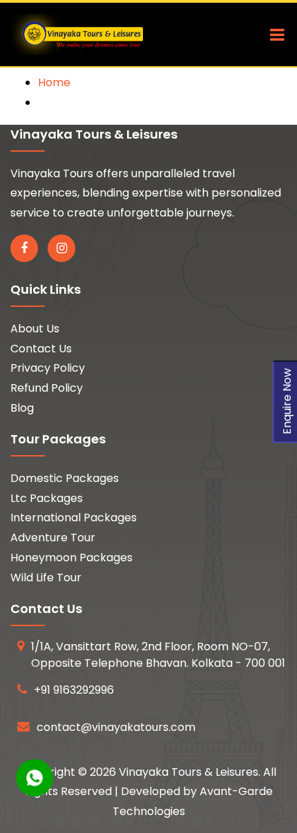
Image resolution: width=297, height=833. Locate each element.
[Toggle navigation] (274, 34)
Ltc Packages (46, 498)
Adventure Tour (52, 537)
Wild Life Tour (46, 577)
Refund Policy (46, 388)
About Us (34, 329)
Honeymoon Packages (71, 557)
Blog (22, 408)
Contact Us (41, 349)
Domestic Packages (64, 478)
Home (54, 82)
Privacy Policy (47, 368)
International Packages (73, 517)
